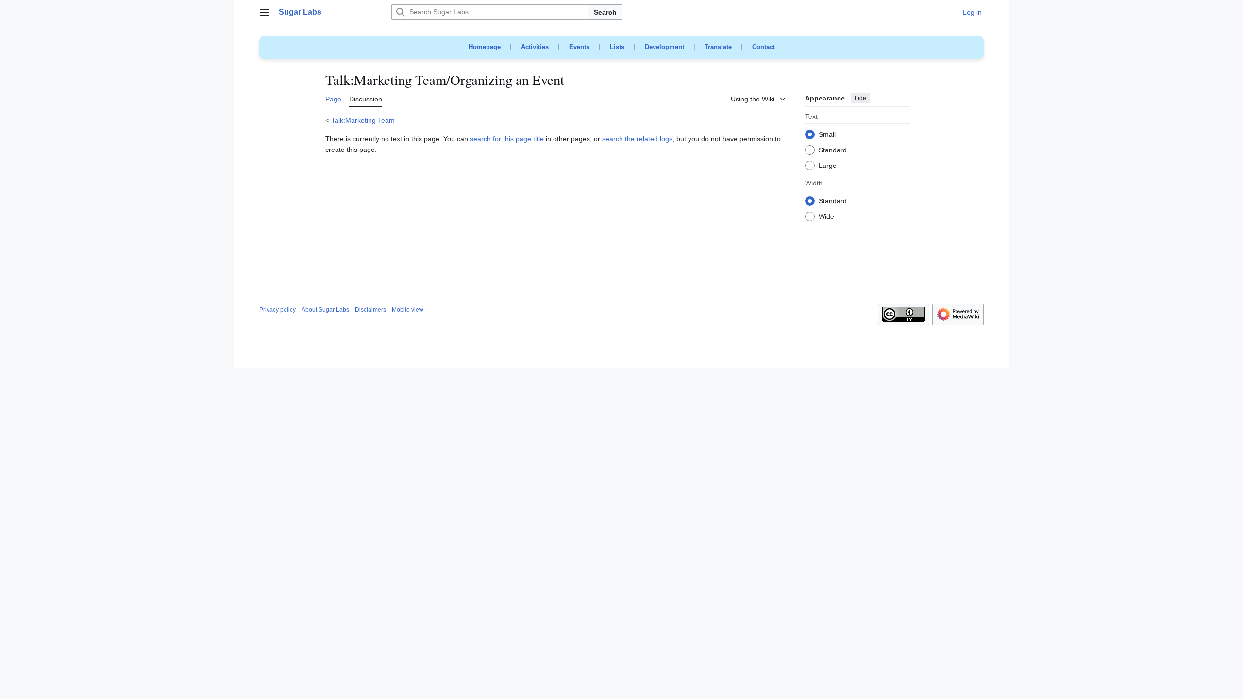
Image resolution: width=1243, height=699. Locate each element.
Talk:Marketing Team (363, 120)
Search (605, 12)
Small (827, 135)
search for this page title (507, 139)
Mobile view (407, 309)
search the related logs (637, 139)
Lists (617, 46)
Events (579, 46)
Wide (826, 217)
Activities (535, 46)
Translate (718, 46)
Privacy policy (277, 309)
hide (860, 98)
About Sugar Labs (325, 309)
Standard (833, 150)
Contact (763, 46)
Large (828, 166)
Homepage (485, 46)
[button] (264, 12)
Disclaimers (370, 309)
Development (664, 46)
